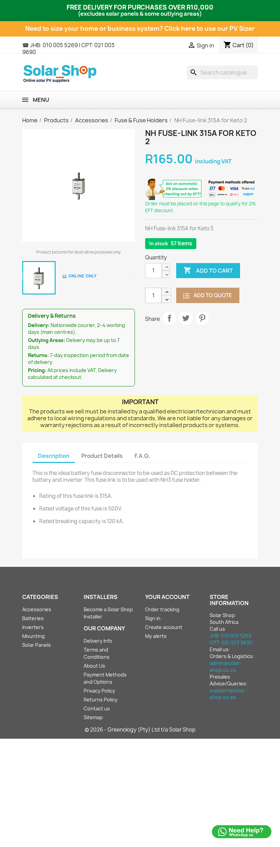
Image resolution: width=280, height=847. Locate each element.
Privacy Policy (99, 690)
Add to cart (208, 270)
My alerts (156, 636)
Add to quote (212, 295)
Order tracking (162, 609)
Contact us (97, 708)
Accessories (36, 609)
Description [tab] (53, 456)
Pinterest (202, 318)
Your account (167, 597)
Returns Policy (100, 699)
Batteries (33, 618)
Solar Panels (36, 645)
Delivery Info (98, 641)
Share (169, 318)
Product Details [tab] (102, 456)
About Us (94, 665)
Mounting (33, 636)
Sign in (152, 618)
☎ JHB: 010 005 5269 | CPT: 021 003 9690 (68, 48)
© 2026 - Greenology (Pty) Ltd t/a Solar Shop (140, 729)
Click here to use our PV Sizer (209, 28)
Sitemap (93, 717)
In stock (158, 243)
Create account (163, 627)
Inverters (33, 627)
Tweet (186, 318)
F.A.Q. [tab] (142, 456)
